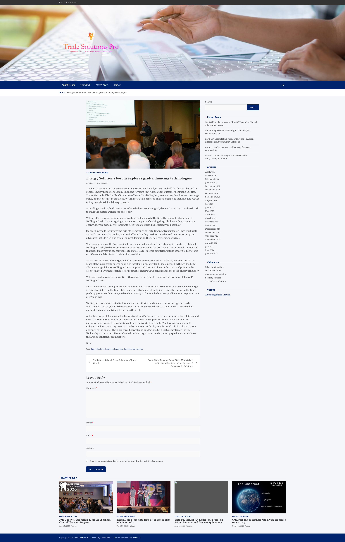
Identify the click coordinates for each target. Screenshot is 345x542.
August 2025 (211, 200)
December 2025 (212, 186)
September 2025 (212, 197)
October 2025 (211, 193)
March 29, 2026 (238, 526)
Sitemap (117, 85)
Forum (108, 349)
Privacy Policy (102, 85)
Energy (93, 349)
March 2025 (210, 218)
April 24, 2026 (122, 526)
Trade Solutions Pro (81, 537)
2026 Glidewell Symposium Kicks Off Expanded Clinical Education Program (85, 521)
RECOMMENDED (69, 477)
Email (89, 435)
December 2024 (212, 229)
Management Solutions (216, 274)
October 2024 (211, 236)
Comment (91, 388)
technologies (137, 349)
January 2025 (211, 225)
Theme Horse (106, 537)
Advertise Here (68, 85)
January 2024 (211, 253)
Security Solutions (213, 278)
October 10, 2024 (93, 183)
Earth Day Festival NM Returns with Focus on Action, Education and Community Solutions (199, 521)
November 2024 (212, 232)
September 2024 (213, 239)
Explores (100, 349)
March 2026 (210, 175)
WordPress (135, 537)
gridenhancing (117, 349)
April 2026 (210, 172)
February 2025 (212, 222)
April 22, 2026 (180, 526)
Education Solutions (214, 267)
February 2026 (212, 179)
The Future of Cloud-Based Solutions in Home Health (114, 361)
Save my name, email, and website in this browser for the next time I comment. (126, 461)
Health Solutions (213, 270)
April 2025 (210, 214)
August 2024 (211, 243)
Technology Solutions (97, 173)
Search (208, 102)
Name (89, 423)
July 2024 (209, 246)
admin (104, 183)
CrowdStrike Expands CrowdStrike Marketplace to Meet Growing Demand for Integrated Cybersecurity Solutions (170, 363)
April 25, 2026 (64, 526)
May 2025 (209, 211)
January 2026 (211, 182)
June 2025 (209, 207)
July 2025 (209, 204)
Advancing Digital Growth (217, 295)
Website (90, 448)
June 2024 (209, 250)
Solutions (127, 349)
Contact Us (85, 85)
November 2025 (212, 189)
